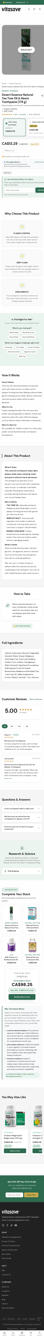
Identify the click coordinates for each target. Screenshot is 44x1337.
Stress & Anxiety (34, 347)
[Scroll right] (42, 1129)
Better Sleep (14, 332)
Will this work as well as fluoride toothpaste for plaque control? (17, 817)
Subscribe (31, 1195)
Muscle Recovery (28, 332)
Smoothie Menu (8, 1308)
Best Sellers (6, 1254)
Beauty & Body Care (10, 1250)
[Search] (29, 9)
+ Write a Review (35, 699)
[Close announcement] (27, 2)
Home (4, 83)
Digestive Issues (30, 352)
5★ (12, 726)
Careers (5, 1304)
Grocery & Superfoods (11, 1245)
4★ (19, 726)
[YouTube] (16, 1225)
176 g (9, 150)
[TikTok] (11, 1225)
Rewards (5, 1295)
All (5, 726)
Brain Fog (22, 356)
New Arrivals (6, 1258)
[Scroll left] (2, 1129)
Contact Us (20, 2)
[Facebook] (7, 1225)
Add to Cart (15, 1151)
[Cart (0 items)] (34, 9)
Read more (8, 778)
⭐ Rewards (7, 2)
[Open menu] (39, 9)
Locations (6, 1291)
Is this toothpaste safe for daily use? (19, 809)
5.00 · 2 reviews (20, 114)
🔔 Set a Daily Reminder (22, 626)
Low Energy (8, 347)
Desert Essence (15, 83)
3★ (27, 726)
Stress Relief (14, 337)
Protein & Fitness (8, 1241)
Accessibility (32, 1329)
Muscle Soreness (14, 352)
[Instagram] (3, 1225)
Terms (22, 1329)
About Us (5, 1287)
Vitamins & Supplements (11, 1237)
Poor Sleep (20, 347)
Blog (3, 1299)
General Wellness (28, 337)
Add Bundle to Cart (22, 997)
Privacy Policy (12, 1329)
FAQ (3, 1270)
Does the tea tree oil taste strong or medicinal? (19, 828)
